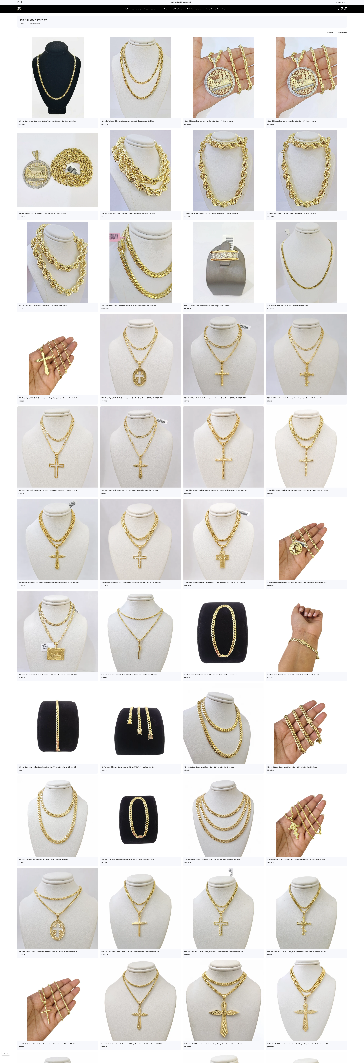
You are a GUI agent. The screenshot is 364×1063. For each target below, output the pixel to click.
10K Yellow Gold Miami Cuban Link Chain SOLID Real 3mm (287, 306)
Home (22, 23)
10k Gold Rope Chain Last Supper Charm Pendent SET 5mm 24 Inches (291, 121)
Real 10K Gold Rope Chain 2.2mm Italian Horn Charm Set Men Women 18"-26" (129, 675)
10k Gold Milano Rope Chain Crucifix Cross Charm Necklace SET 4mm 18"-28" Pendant (214, 583)
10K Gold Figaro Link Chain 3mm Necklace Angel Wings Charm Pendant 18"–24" (130, 490)
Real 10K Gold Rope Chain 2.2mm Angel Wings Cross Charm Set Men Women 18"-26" (131, 1044)
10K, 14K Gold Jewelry (133, 9)
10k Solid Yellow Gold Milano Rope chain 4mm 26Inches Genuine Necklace (127, 121)
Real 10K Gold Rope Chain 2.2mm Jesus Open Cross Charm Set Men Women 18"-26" (214, 952)
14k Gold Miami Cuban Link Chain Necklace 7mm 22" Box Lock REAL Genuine (128, 306)
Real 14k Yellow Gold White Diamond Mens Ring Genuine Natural (207, 306)
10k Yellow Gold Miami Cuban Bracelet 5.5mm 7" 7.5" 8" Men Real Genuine (127, 767)
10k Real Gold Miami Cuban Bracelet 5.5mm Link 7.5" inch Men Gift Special (210, 675)
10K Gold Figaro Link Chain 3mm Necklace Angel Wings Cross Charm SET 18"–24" (47, 398)
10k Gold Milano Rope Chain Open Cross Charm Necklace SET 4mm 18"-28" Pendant (131, 583)
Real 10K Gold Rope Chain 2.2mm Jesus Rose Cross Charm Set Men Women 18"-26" (296, 952)
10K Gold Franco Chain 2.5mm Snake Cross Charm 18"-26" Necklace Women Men (296, 859)
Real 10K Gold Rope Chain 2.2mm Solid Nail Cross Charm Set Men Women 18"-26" (130, 952)
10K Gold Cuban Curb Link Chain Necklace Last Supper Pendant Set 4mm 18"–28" (47, 675)
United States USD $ (339, 2)
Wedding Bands (177, 9)
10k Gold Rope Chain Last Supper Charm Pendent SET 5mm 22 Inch (42, 213)
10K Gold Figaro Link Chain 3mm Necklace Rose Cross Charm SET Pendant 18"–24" (296, 398)
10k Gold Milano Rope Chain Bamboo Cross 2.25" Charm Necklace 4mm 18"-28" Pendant (215, 490)
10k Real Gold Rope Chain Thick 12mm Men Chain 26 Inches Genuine (291, 213)
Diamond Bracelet (212, 9)
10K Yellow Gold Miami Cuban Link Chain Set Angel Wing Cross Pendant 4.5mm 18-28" (297, 1044)
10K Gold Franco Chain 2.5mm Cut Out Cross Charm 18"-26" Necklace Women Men (47, 952)
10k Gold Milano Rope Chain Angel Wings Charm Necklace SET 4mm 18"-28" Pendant (48, 583)
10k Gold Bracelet (149, 9)
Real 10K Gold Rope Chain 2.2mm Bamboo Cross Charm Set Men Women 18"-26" (47, 1044)
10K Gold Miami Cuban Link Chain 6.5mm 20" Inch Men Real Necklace (43, 859)
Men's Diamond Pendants (195, 9)
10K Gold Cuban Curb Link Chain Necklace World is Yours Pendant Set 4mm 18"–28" (297, 583)
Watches (224, 9)
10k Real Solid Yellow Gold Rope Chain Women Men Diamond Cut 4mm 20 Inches (47, 121)
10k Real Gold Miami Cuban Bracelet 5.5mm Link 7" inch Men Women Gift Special (47, 767)
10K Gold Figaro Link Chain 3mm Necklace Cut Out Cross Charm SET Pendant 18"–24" (132, 398)
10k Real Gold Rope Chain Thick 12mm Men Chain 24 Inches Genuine (42, 306)
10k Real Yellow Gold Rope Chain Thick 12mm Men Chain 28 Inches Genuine (211, 213)
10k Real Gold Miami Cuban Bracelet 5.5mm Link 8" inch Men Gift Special (293, 675)
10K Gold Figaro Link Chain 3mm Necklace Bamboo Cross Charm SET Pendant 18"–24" (215, 398)
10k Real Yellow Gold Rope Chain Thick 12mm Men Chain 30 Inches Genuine (128, 213)
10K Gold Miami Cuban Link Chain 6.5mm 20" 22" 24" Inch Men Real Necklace (212, 859)
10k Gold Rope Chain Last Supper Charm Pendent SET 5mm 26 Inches (208, 121)
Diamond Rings (162, 9)
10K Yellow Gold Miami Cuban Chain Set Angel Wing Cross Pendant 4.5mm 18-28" (213, 1044)
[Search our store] (334, 9)
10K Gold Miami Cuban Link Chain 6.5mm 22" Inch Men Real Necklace (209, 767)
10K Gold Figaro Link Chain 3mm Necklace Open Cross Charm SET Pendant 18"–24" (48, 490)
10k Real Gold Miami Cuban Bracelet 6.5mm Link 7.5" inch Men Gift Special (127, 859)
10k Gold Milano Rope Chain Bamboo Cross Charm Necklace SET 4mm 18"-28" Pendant (298, 490)
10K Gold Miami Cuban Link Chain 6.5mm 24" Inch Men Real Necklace (292, 767)
